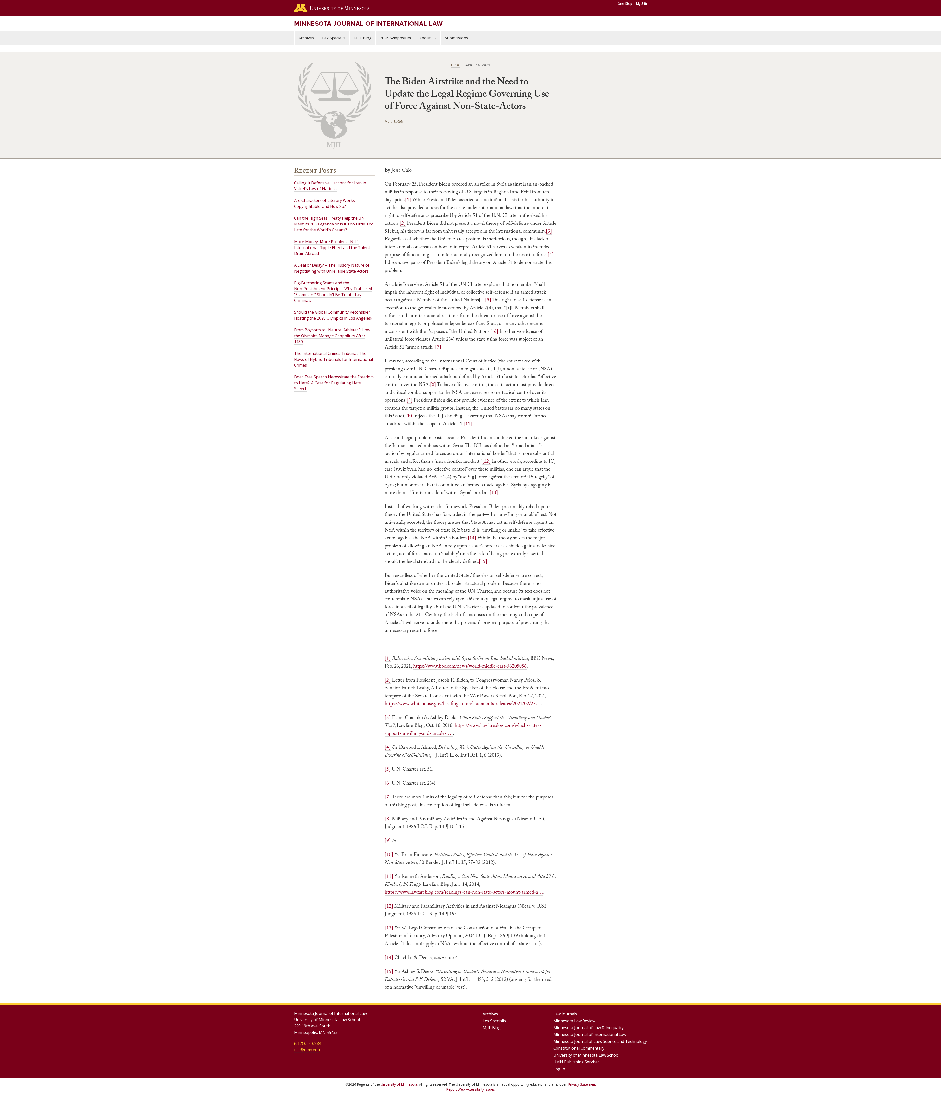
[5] (488, 300)
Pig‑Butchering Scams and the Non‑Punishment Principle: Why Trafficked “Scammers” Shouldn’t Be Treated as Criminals (333, 291)
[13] (494, 492)
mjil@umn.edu (307, 1049)
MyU (639, 3)
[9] (409, 400)
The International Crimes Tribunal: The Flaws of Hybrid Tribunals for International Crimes (333, 359)
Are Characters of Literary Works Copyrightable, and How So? (324, 203)
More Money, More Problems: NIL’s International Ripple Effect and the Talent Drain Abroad (332, 247)
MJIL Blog (362, 38)
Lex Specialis (333, 38)
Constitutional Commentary (578, 1048)
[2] (403, 223)
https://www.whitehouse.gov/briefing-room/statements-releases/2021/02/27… (463, 703)
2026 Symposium (395, 38)
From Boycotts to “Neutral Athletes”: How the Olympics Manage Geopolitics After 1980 (332, 335)
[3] (549, 231)
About (425, 38)
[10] (409, 415)
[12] (486, 461)
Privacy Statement (582, 1084)
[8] (433, 384)
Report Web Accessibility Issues (470, 1089)
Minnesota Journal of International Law (368, 23)
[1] (408, 199)
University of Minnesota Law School (586, 1055)
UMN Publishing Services (576, 1062)
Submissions (456, 38)
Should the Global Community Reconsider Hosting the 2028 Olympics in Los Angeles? (333, 315)
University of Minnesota (399, 1084)
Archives (306, 38)
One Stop (625, 3)
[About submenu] (436, 38)
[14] (472, 538)
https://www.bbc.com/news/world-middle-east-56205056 (470, 666)
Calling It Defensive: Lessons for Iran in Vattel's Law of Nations (330, 185)
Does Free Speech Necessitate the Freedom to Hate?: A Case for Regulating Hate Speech (334, 382)
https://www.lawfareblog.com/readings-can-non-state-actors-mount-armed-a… (464, 892)
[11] (468, 423)
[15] (483, 561)
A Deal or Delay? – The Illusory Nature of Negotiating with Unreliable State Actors (331, 268)
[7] (438, 347)
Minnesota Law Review (574, 1020)
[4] (551, 254)
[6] (495, 331)
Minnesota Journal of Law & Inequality (588, 1027)
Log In (559, 1068)
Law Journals (565, 1014)
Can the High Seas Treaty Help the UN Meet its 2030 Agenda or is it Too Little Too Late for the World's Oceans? (334, 224)
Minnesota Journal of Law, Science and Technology (600, 1041)
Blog (455, 64)
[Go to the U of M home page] (332, 8)
